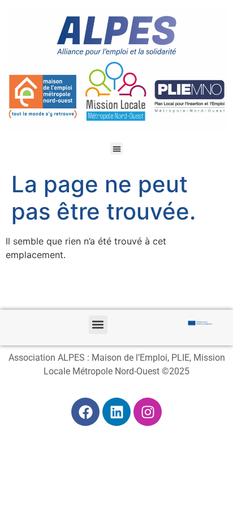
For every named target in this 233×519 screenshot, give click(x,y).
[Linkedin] (116, 412)
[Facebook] (85, 412)
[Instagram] (147, 412)
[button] (116, 148)
